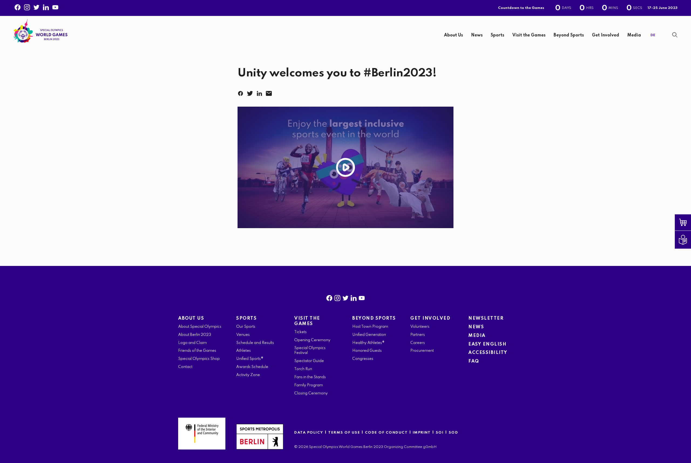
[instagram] (337, 297)
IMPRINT (422, 432)
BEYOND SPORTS (374, 318)
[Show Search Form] (675, 34)
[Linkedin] (46, 6)
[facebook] (329, 297)
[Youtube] (55, 6)
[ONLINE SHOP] (687, 222)
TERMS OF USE (344, 432)
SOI (440, 432)
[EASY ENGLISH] (687, 240)
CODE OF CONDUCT (386, 432)
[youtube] (362, 297)
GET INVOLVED (430, 318)
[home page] (40, 31)
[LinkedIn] (260, 92)
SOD (453, 432)
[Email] (270, 92)
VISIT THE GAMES (307, 321)
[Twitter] (36, 6)
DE (653, 35)
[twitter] (345, 297)
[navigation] (360, 35)
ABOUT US (191, 318)
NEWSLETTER (486, 318)
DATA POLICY (308, 432)
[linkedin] (354, 297)
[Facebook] (17, 6)
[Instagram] (27, 6)
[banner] (345, 33)
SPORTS (246, 318)
